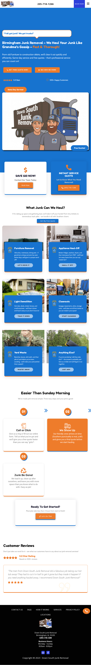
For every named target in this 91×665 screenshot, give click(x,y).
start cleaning (69, 316)
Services (57, 610)
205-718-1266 (45, 4)
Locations (46, 615)
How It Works (42, 610)
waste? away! (24, 369)
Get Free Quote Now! (18, 70)
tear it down (24, 316)
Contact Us (17, 610)
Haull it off (67, 265)
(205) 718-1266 (70, 187)
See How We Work (48, 70)
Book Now (79, 4)
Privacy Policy (73, 610)
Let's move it (24, 265)
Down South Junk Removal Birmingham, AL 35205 (46, 633)
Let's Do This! (46, 516)
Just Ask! (66, 369)
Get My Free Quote (47, 221)
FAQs (29, 610)
